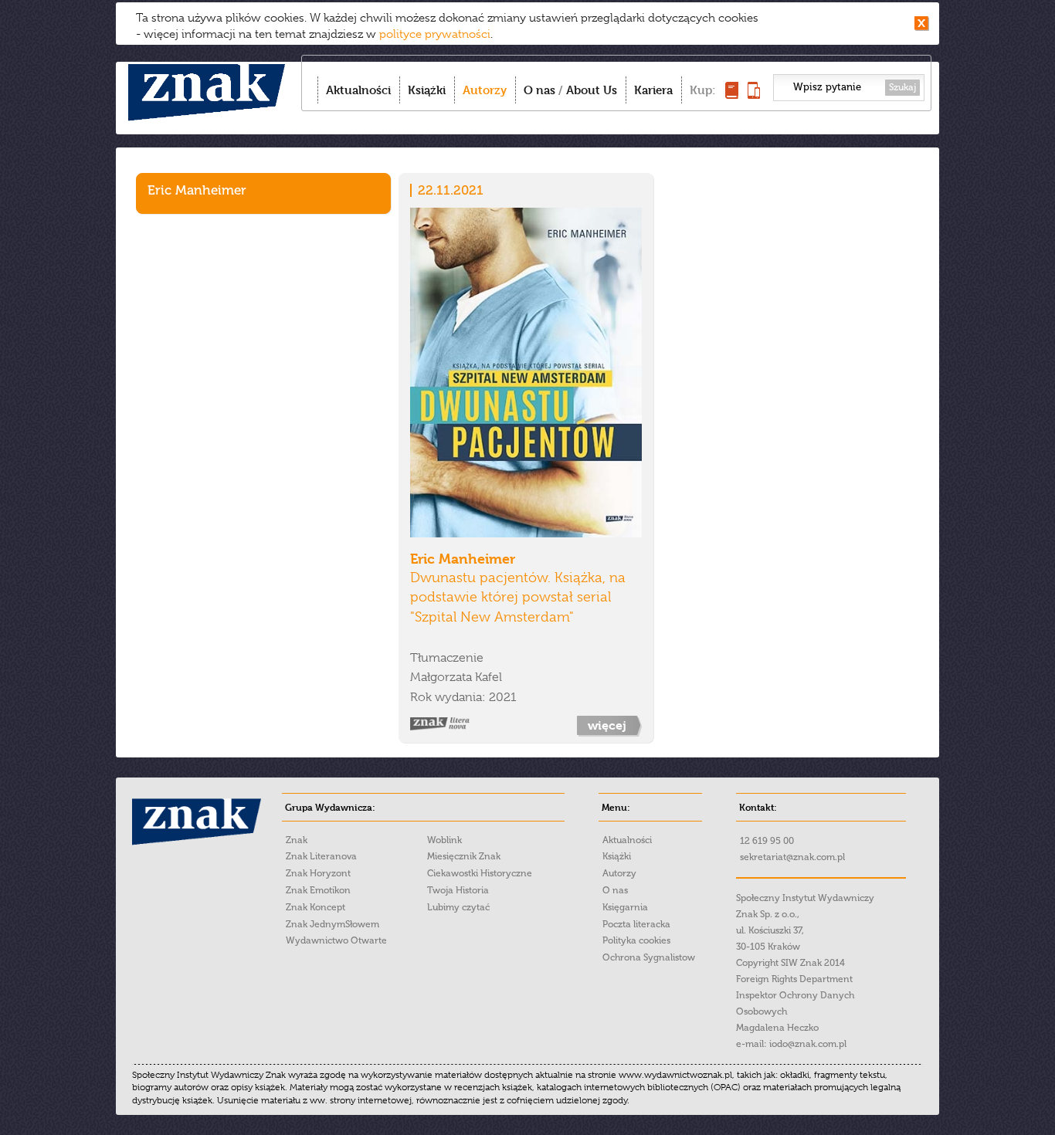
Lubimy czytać (458, 907)
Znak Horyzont (318, 873)
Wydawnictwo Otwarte (336, 940)
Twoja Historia (458, 890)
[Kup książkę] (731, 94)
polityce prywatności (434, 34)
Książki (427, 90)
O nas (539, 90)
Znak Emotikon (318, 890)
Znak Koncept (315, 907)
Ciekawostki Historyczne (479, 873)
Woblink (444, 840)
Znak (296, 840)
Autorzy (485, 90)
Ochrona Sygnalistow (648, 957)
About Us (591, 90)
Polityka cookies (636, 940)
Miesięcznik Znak (463, 856)
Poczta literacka (636, 924)
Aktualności (358, 90)
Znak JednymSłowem (332, 924)
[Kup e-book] (754, 94)
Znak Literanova (321, 856)
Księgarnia (625, 907)
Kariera (653, 90)
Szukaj (902, 87)
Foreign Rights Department (794, 979)
